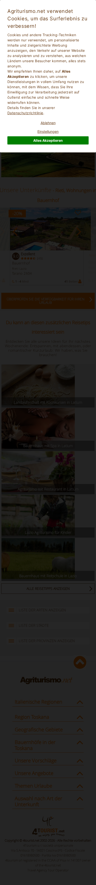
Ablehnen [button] (48, 123)
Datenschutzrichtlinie (25, 113)
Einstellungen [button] (48, 131)
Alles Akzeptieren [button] (48, 140)
